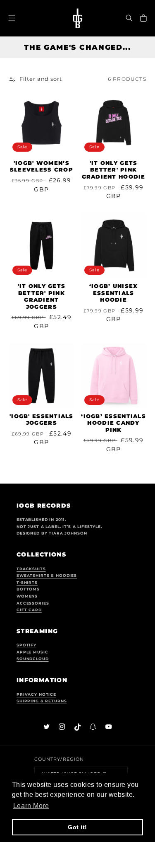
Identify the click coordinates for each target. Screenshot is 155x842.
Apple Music (32, 652)
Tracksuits (31, 569)
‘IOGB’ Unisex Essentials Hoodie (113, 293)
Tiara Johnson (68, 533)
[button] (129, 18)
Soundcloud (33, 659)
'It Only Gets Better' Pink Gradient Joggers (42, 296)
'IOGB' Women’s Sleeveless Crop (41, 166)
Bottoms (28, 589)
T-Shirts (27, 583)
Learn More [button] (31, 805)
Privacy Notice (36, 694)
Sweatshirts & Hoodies (47, 575)
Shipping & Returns (42, 701)
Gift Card (29, 610)
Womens (27, 596)
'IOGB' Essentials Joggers (42, 419)
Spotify (26, 645)
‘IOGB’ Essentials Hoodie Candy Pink (113, 423)
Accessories (33, 603)
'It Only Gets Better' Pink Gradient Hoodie (113, 170)
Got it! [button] (77, 827)
